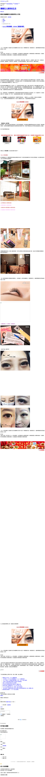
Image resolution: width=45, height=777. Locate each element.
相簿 (3, 19)
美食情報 (4, 745)
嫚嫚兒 (1, 695)
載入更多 (2, 708)
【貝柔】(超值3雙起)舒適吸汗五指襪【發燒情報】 (12, 681)
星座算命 (9, 704)
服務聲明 (33, 761)
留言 (10, 701)
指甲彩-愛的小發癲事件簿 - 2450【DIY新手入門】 (12, 685)
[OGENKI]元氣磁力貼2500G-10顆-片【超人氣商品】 (13, 686)
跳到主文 (2, 11)
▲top (1, 706)
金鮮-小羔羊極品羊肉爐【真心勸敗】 (10, 682)
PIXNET (14, 761)
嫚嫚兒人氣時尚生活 (8, 9)
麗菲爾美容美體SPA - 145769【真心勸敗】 (11, 689)
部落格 (4, 20)
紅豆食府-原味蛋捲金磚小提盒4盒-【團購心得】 (12, 684)
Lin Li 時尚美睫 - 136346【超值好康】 (14, 26)
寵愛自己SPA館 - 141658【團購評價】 (10, 677)
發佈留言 (2, 715)
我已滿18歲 (2, 774)
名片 (3, 21)
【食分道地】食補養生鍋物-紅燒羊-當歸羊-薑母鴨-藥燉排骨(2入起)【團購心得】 (18, 688)
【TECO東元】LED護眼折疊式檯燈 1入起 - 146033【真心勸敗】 (15, 680)
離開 (6, 774)
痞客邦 (7, 701)
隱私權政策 (28, 761)
